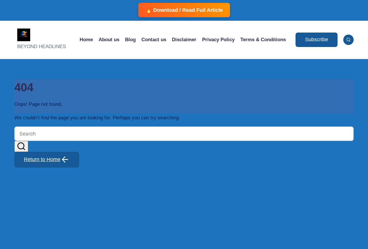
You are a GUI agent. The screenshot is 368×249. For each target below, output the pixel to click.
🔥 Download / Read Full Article (184, 10)
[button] (317, 40)
